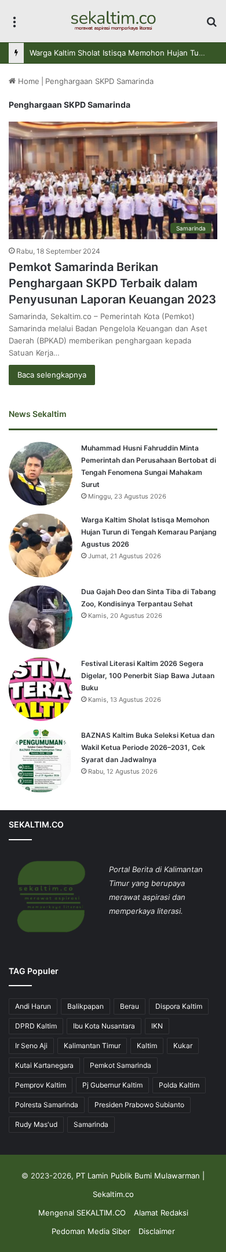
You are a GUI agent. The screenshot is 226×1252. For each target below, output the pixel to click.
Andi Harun (33, 1006)
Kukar (182, 1045)
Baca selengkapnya (51, 374)
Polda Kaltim (179, 1085)
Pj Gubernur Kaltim (112, 1085)
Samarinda (91, 1124)
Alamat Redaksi (161, 1212)
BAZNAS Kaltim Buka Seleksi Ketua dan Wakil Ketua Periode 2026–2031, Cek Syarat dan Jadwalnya (147, 747)
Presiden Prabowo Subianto (139, 1104)
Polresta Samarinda (46, 1104)
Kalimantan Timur (92, 1045)
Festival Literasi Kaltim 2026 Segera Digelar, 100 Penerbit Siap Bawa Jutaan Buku (147, 675)
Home (27, 81)
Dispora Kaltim (178, 1006)
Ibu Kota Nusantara (104, 1026)
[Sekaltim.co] (113, 21)
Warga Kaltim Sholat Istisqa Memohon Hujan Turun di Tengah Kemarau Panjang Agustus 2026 (149, 531)
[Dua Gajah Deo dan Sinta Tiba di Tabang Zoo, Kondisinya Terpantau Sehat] (40, 617)
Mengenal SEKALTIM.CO (82, 1212)
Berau (129, 1006)
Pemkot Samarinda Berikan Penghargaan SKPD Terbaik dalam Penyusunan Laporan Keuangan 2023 (112, 283)
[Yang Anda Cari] (211, 25)
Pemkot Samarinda (120, 1065)
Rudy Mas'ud (36, 1124)
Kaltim (147, 1045)
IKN (157, 1026)
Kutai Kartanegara (44, 1065)
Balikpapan (85, 1006)
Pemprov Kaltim (40, 1085)
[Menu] (14, 25)
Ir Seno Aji (31, 1045)
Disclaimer (156, 1231)
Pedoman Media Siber (91, 1231)
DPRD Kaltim (36, 1026)
